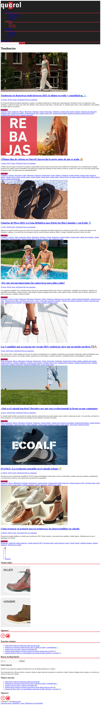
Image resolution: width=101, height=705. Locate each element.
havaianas (39, 239)
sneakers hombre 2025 (32, 113)
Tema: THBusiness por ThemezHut (32, 703)
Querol (7, 37)
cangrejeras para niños (12, 301)
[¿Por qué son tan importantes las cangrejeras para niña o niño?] (34, 279)
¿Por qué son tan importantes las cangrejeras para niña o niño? (33, 283)
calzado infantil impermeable (80, 299)
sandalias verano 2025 (16, 364)
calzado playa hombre (86, 237)
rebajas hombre (35, 177)
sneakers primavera (41, 485)
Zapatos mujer (13, 14)
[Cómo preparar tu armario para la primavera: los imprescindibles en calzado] (34, 524)
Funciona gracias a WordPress (10, 703)
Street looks (12, 27)
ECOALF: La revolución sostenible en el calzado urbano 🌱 (31, 468)
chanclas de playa (15, 239)
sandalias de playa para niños (32, 302)
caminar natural (42, 425)
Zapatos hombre (14, 16)
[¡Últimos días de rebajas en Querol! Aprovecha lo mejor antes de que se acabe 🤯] (34, 155)
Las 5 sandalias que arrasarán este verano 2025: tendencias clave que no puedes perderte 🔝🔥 (49, 346)
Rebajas (11, 36)
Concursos (12, 32)
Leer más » (4, 110)
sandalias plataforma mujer (82, 363)
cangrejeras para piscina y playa (29, 301)
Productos (8, 12)
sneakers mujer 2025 (45, 113)
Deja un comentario (31, 100)
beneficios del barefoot (82, 423)
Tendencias (8, 21)
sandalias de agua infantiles (13, 302)
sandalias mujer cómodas (65, 363)
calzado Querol (10, 177)
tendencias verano (57, 239)
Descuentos (12, 34)
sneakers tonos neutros (60, 113)
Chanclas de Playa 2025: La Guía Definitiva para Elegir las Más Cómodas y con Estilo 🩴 (46, 223)
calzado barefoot (95, 423)
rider (50, 239)
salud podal (73, 425)
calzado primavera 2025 (76, 483)
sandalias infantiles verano (49, 302)
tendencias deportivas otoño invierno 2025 (81, 113)
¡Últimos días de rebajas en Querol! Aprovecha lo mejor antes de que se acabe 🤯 (42, 159)
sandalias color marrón (89, 361)
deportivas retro (5, 113)
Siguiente (8, 559)
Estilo (10, 23)
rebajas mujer (45, 177)
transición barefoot (83, 425)
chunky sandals (77, 361)
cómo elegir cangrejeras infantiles (50, 301)
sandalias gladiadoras (19, 363)
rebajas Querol (64, 177)
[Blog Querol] (11, 8)
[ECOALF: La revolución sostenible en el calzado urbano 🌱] (34, 464)
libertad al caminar (54, 425)
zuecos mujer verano (47, 364)
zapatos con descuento (13, 179)
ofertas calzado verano (23, 177)
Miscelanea (28, 112)
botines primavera (63, 483)
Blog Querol (16, 701)
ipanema (45, 239)
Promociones (9, 30)
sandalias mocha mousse (34, 363)
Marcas (11, 19)
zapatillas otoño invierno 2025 (10, 115)
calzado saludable (31, 425)
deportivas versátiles (17, 113)
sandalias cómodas (28, 485)
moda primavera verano (61, 543)
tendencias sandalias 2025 (32, 364)
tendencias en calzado (54, 485)
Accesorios (12, 17)
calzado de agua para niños (62, 299)
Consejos (4, 112)
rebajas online (54, 177)
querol (23, 100)
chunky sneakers (75, 112)
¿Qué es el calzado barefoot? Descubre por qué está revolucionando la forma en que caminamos (49, 408)
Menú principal (5, 41)
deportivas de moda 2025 (89, 112)
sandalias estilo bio (6, 363)
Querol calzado (17, 485)
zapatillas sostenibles (26, 115)
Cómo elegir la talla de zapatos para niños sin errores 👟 (22, 645)
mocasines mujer (90, 483)
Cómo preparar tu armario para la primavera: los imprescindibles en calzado (40, 528)
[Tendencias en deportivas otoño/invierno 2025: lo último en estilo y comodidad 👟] (34, 91)
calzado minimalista (7, 425)
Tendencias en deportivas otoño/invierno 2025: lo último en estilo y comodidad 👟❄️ (43, 95)
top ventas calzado (75, 177)
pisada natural (64, 425)
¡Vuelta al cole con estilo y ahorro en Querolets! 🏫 (21, 649)
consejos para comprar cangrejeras (72, 301)
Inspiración (12, 25)
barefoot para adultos (67, 423)
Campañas (8, 28)
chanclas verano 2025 (28, 239)
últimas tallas (86, 177)
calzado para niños (19, 425)
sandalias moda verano (50, 363)
